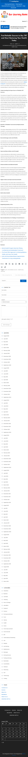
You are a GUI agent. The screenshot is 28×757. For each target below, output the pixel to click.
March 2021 (6, 520)
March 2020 (6, 546)
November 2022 (7, 461)
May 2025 (6, 376)
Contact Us (4, 687)
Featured (6, 608)
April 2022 (6, 482)
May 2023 (6, 444)
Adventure (6, 590)
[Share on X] (9, 264)
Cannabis (6, 596)
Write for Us (4, 696)
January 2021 (6, 523)
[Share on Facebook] (6, 264)
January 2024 (7, 420)
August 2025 (6, 368)
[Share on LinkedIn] (12, 264)
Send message (6, 324)
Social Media (6, 663)
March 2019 (6, 581)
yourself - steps (21, 6)
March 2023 (6, 450)
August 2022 (6, 470)
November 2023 (7, 426)
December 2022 (7, 458)
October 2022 (7, 464)
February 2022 (7, 488)
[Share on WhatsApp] (16, 264)
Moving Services (7, 655)
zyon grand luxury (10, 4)
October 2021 (6, 499)
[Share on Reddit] (22, 264)
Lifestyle (5, 643)
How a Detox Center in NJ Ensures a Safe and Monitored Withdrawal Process (21, 275)
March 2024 (6, 414)
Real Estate (6, 661)
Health (4, 59)
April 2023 (6, 447)
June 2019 (6, 572)
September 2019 (7, 564)
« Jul (3, 742)
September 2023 (7, 432)
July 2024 (6, 403)
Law (4, 640)
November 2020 (7, 528)
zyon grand (19, 4)
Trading (5, 678)
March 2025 (6, 382)
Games (5, 620)
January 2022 (7, 490)
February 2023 (7, 452)
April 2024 (6, 412)
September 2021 (7, 502)
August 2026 (6, 336)
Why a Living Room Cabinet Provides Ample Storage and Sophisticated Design (7, 275)
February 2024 (7, 417)
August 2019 (6, 566)
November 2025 (7, 359)
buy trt (5, 269)
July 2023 (6, 438)
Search (24, 21)
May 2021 (6, 514)
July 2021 (5, 508)
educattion (6, 605)
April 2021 (6, 517)
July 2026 (6, 338)
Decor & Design (7, 602)
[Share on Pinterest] (19, 264)
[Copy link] (5, 267)
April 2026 (6, 344)
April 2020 (6, 543)
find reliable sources (12, 269)
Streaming (6, 669)
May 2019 (6, 575)
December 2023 (7, 423)
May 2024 (6, 409)
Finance (5, 611)
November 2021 (7, 496)
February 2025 (7, 385)
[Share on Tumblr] (25, 264)
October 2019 (6, 561)
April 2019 (6, 578)
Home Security (7, 631)
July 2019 (5, 569)
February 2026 (7, 350)
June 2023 (6, 441)
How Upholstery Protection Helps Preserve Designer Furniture (18, 27)
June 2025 (6, 374)
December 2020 (7, 526)
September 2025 (7, 365)
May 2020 (6, 540)
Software (6, 666)
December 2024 (7, 388)
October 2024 (7, 394)
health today (20, 269)
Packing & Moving (7, 658)
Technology (6, 675)
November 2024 (7, 391)
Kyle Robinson (14, 61)
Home (5, 625)
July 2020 (6, 537)
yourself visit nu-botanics (9, 6)
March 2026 (6, 347)
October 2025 (7, 362)
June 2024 (6, 406)
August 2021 (6, 505)
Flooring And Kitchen (8, 614)
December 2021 (7, 493)
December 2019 (7, 555)
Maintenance (6, 649)
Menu (4, 21)
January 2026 (7, 353)
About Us (4, 692)
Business (5, 593)
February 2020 (7, 549)
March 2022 (6, 485)
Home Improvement (8, 628)
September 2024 (7, 397)
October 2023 (7, 429)
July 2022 (6, 473)
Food (5, 617)
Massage (6, 652)
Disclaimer (4, 694)
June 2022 (6, 476)
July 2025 (6, 371)
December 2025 (7, 356)
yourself (14, 7)
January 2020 (7, 552)
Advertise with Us (6, 699)
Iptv (4, 634)
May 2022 (6, 479)
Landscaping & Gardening (9, 637)
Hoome (3, 690)
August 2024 (6, 400)
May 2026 (6, 341)
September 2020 (7, 531)
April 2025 (6, 379)
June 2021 (6, 511)
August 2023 (6, 435)
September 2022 (7, 467)
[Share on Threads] (2, 267)
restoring (3, 271)
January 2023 (7, 455)
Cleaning (6, 599)
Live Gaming (6, 646)
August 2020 (6, 534)
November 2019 (7, 558)
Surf (4, 672)
